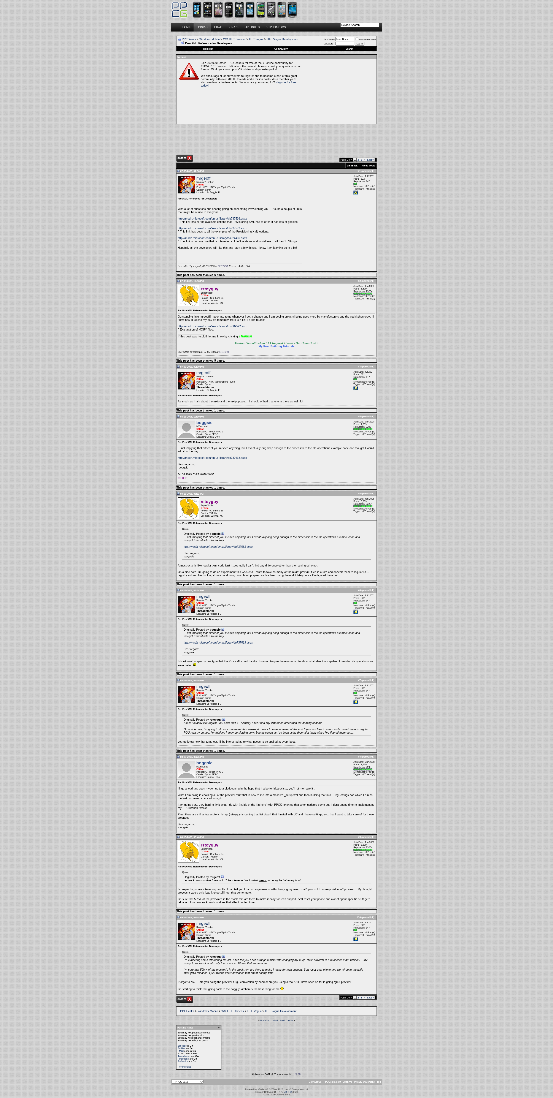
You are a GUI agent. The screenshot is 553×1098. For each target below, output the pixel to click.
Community (281, 48)
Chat (217, 27)
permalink (367, 171)
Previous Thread (269, 1020)
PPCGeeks (189, 39)
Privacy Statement (364, 1082)
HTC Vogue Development (282, 39)
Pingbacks (183, 1058)
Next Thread (286, 1020)
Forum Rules (184, 1066)
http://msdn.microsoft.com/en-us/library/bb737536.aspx (212, 218)
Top (379, 1082)
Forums (202, 27)
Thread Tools (367, 165)
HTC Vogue (256, 39)
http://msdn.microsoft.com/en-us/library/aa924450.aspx (212, 238)
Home (186, 27)
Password (328, 43)
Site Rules (252, 27)
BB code (182, 1045)
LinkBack (352, 165)
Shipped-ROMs (276, 27)
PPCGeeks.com (332, 1082)
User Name (329, 39)
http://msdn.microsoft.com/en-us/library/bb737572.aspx (212, 228)
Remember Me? (367, 39)
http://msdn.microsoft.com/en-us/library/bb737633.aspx (212, 457)
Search (349, 48)
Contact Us (315, 1082)
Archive (347, 1082)
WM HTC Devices (234, 39)
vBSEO (288, 1092)
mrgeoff (203, 178)
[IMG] (181, 1051)
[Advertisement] (338, 91)
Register (208, 48)
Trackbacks (184, 1056)
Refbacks (183, 1061)
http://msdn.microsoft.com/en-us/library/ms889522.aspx (213, 326)
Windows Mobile (209, 39)
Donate (232, 27)
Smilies (181, 1048)
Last (370, 159)
